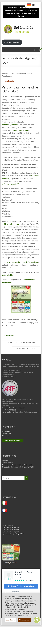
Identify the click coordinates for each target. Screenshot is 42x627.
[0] (39, 50)
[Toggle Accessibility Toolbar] (37, 621)
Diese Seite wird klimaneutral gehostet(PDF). (18, 467)
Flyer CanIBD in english (10, 527)
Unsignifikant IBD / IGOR (26, 348)
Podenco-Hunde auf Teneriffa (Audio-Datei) (17, 465)
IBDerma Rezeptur (20, 130)
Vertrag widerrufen (12, 440)
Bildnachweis (6, 436)
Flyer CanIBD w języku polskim (13, 534)
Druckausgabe (8, 335)
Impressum (6, 432)
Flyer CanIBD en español (10, 532)
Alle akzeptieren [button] (24, 620)
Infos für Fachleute (11, 42)
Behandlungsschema (10, 124)
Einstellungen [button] (10, 620)
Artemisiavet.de (7, 463)
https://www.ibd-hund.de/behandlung (22, 262)
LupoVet (5, 461)
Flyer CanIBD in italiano (10, 530)
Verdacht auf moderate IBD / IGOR (20, 342)
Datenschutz (6, 434)
